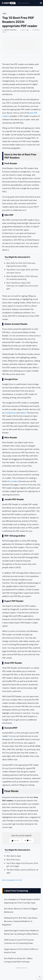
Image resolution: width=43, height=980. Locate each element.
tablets (23, 412)
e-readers (14, 481)
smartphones (10, 412)
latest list (5, 880)
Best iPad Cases (13, 859)
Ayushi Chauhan (10, 30)
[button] (39, 976)
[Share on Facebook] (20, 60)
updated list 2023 (15, 880)
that (10, 736)
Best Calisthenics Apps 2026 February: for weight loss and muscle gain (22, 285)
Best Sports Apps (14, 856)
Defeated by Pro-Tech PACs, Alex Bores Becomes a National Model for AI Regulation (19, 921)
